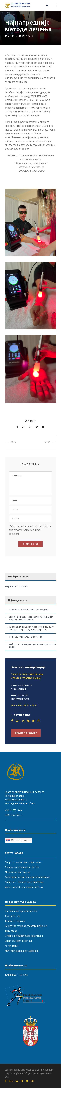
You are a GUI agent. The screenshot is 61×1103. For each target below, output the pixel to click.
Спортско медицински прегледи (23, 862)
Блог (21, 36)
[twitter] (33, 721)
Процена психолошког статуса (22, 867)
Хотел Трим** (12, 946)
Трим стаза (11, 931)
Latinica (23, 586)
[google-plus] (17, 721)
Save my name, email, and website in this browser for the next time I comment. (30, 530)
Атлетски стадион (15, 921)
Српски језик (18, 840)
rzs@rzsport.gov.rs (13, 815)
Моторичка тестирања (17, 872)
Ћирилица (11, 586)
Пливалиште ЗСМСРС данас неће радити (28, 610)
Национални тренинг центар (21, 911)
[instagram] (39, 721)
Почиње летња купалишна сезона (25, 637)
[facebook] (12, 721)
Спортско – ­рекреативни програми (24, 882)
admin (11, 36)
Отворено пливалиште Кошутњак (24, 936)
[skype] (28, 721)
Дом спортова (12, 916)
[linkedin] (23, 721)
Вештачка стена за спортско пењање (26, 926)
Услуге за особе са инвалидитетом (24, 887)
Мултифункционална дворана (22, 951)
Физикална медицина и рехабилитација (27, 877)
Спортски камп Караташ (18, 941)
